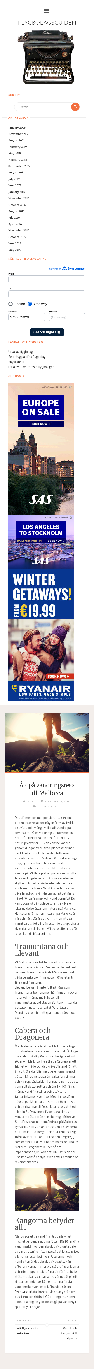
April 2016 (15, 224)
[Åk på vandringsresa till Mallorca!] (47, 742)
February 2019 (17, 147)
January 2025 (17, 127)
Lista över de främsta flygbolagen (31, 367)
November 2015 (18, 230)
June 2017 (14, 185)
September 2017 (19, 166)
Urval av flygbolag (20, 352)
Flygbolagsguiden (47, 23)
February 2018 (17, 159)
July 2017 (14, 179)
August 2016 (16, 211)
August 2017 (16, 172)
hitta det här (41, 934)
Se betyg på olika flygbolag (26, 357)
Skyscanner (16, 362)
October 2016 (17, 205)
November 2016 (18, 198)
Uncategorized (48, 806)
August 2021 (16, 140)
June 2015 (14, 243)
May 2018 (14, 153)
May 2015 (14, 250)
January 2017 (16, 192)
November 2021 (19, 134)
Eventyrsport (24, 1292)
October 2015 (17, 237)
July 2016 (14, 217)
